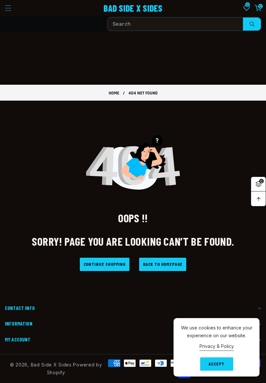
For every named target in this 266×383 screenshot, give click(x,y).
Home (114, 93)
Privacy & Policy (217, 346)
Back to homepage (162, 264)
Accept (216, 363)
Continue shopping (105, 264)
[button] (12, 8)
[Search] (252, 24)
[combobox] (184, 24)
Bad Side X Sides (51, 364)
